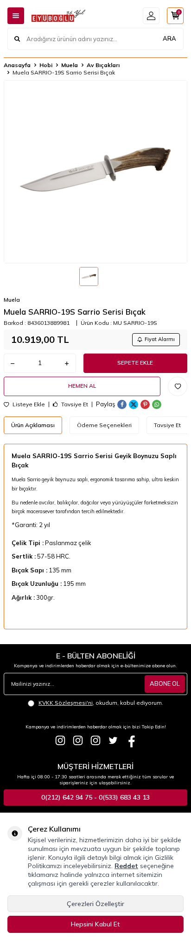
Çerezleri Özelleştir (95, 904)
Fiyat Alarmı (160, 339)
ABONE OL (165, 683)
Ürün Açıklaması (33, 425)
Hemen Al (82, 385)
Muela (69, 65)
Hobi (45, 65)
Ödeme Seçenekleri (104, 425)
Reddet (126, 866)
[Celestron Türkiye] (95, 740)
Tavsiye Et (74, 404)
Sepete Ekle (135, 362)
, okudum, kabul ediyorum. (100, 702)
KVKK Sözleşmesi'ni (65, 702)
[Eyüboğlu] (60, 740)
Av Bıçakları (103, 65)
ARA (169, 38)
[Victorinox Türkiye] (78, 740)
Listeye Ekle (28, 404)
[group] (95, 172)
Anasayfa (17, 65)
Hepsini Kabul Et (95, 924)
